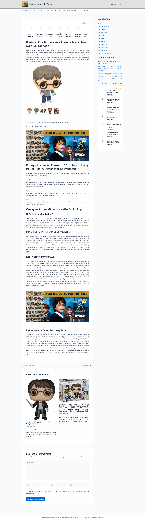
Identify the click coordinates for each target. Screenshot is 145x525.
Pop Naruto (101, 38)
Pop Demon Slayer (104, 26)
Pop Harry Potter (30, 426)
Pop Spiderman (102, 47)
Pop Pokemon (102, 44)
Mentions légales (80, 518)
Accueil (113, 4)
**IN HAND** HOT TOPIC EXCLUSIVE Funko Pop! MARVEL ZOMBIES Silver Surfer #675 (110, 69)
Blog (120, 4)
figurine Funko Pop (43, 122)
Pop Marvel (101, 35)
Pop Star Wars (102, 50)
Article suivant (87, 365)
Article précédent (28, 365)
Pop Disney (101, 29)
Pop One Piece (102, 41)
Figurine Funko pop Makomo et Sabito (110, 74)
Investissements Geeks (41, 4)
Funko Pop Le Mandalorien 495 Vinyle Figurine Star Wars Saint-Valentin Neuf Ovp (110, 79)
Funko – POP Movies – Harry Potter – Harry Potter (41, 423)
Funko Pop (101, 23)
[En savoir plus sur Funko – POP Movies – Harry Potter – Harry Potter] (40, 399)
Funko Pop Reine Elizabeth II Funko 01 (110, 84)
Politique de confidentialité (95, 518)
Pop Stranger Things (104, 53)
